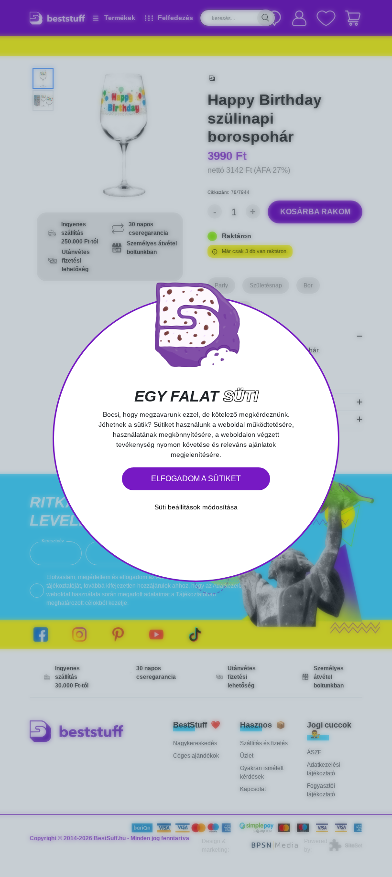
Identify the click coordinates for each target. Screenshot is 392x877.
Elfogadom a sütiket (196, 479)
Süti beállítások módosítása (196, 507)
